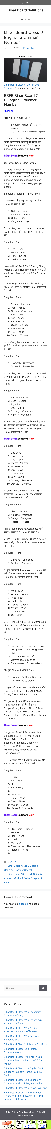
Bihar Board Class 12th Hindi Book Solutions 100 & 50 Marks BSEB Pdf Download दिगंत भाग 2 (23, 1096)
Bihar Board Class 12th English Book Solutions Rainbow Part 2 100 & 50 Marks (23, 1072)
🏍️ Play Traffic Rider (42, 1126)
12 (12, 1126)
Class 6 (12, 861)
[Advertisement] (25, 948)
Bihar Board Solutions (25, 10)
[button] (25, 1124)
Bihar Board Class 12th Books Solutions (25, 1088)
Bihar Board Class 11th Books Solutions (25, 1044)
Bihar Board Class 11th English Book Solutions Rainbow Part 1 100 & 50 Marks (23, 1060)
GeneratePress (25, 1115)
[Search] (43, 988)
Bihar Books (18, 1126)
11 (6, 1126)
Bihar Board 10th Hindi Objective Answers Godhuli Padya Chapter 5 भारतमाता (23, 878)
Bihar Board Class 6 (21, 1122)
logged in (23, 903)
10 (44, 1122)
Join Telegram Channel (29, 1126)
